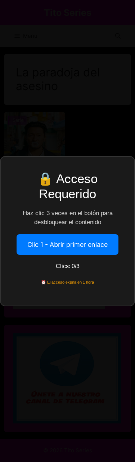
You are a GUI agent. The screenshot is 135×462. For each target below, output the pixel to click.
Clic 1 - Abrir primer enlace (67, 244)
